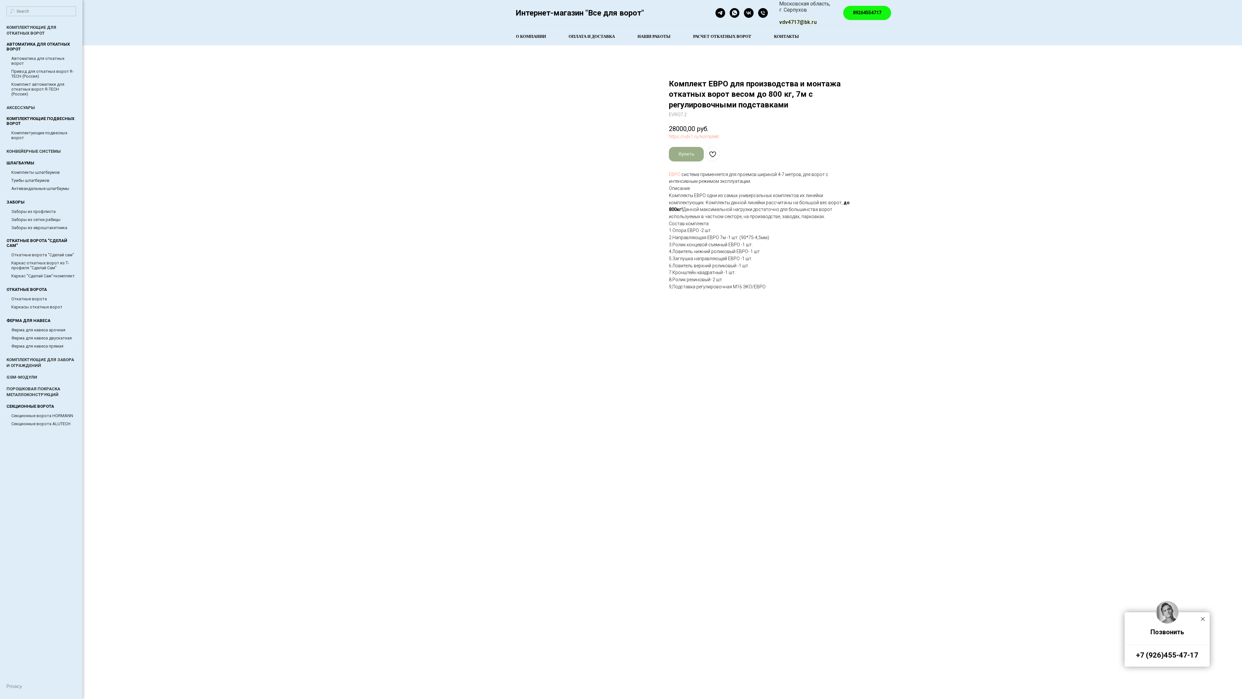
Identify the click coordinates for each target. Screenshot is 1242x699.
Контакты (786, 36)
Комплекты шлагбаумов (35, 172)
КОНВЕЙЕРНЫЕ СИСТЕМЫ (33, 151)
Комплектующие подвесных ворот (39, 135)
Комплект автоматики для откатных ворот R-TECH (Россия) (37, 89)
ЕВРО (675, 174)
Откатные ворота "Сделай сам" (42, 254)
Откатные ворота (29, 298)
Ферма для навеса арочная (38, 329)
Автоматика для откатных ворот (37, 61)
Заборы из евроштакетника (39, 227)
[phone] (763, 13)
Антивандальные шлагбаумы (40, 188)
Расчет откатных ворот (722, 36)
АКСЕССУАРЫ (20, 107)
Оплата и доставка (592, 36)
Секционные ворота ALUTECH (41, 423)
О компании (531, 36)
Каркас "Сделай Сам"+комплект (43, 275)
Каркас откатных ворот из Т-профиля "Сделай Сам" (40, 265)
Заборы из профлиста (33, 211)
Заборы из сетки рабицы (35, 219)
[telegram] (720, 13)
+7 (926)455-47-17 (1167, 655)
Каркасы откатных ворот (36, 307)
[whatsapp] (734, 13)
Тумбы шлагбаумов (30, 180)
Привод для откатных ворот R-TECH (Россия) (42, 74)
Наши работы (653, 36)
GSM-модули (21, 377)
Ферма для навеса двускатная (41, 338)
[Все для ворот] (749, 13)
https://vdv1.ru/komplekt (694, 136)
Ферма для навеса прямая (37, 346)
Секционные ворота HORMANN (42, 415)
